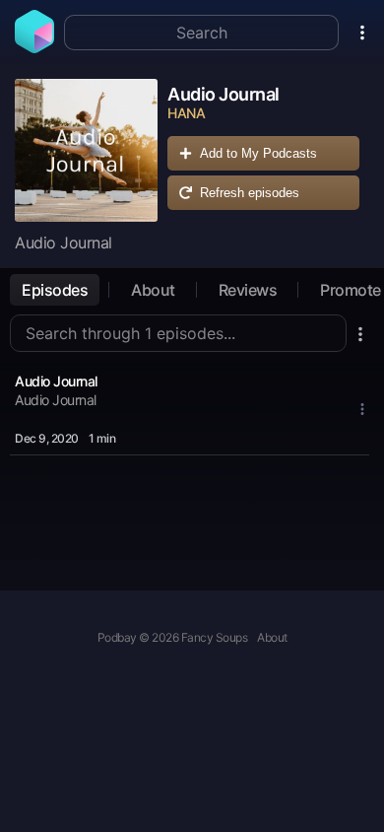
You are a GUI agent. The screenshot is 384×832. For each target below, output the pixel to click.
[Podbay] (34, 47)
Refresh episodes (249, 192)
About (153, 290)
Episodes (55, 290)
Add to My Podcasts (258, 153)
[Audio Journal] (86, 150)
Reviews (248, 290)
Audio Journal (56, 381)
